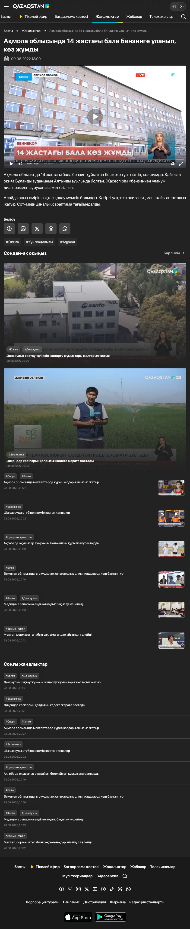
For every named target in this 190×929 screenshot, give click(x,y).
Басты (8, 31)
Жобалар (134, 16)
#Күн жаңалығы (39, 242)
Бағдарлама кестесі (71, 16)
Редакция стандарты (146, 902)
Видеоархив (107, 876)
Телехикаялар (161, 16)
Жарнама (118, 902)
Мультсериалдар (77, 876)
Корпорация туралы (42, 902)
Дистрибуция (94, 902)
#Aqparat (67, 242)
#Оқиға (12, 242)
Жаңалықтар (107, 16)
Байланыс (71, 902)
